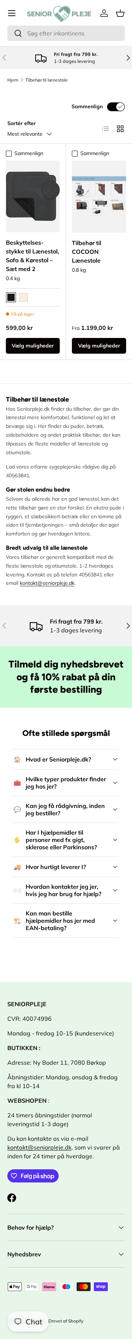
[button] (120, 13)
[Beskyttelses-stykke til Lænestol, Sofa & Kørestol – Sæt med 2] (33, 196)
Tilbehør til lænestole (46, 80)
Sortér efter (21, 123)
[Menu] (12, 13)
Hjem (12, 80)
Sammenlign (87, 106)
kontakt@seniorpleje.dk (47, 583)
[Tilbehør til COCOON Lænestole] (99, 197)
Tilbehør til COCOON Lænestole (86, 251)
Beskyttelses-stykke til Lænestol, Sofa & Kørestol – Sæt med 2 (32, 255)
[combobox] (66, 33)
